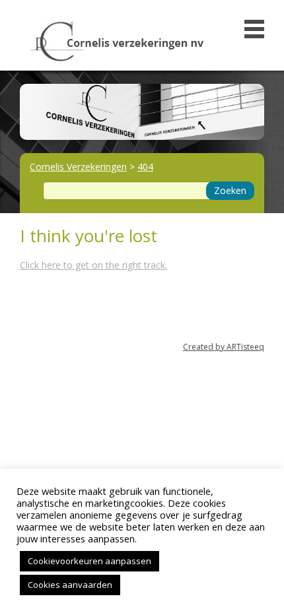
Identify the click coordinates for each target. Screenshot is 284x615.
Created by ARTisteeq (223, 346)
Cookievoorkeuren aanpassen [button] (89, 561)
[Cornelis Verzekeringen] (117, 38)
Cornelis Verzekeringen (78, 166)
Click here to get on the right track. (93, 265)
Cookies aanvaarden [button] (70, 585)
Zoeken (230, 190)
